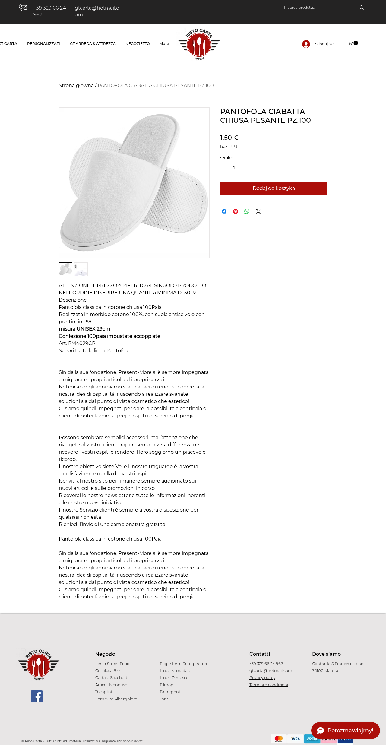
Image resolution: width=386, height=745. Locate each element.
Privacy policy (262, 677)
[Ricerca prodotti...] (362, 8)
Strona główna (76, 85)
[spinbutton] (234, 168)
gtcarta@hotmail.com (270, 670)
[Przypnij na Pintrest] (235, 211)
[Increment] (243, 168)
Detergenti (170, 691)
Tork (164, 698)
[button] (353, 43)
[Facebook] (37, 696)
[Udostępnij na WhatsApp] (247, 211)
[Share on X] (258, 211)
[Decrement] (224, 168)
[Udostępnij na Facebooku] (224, 211)
